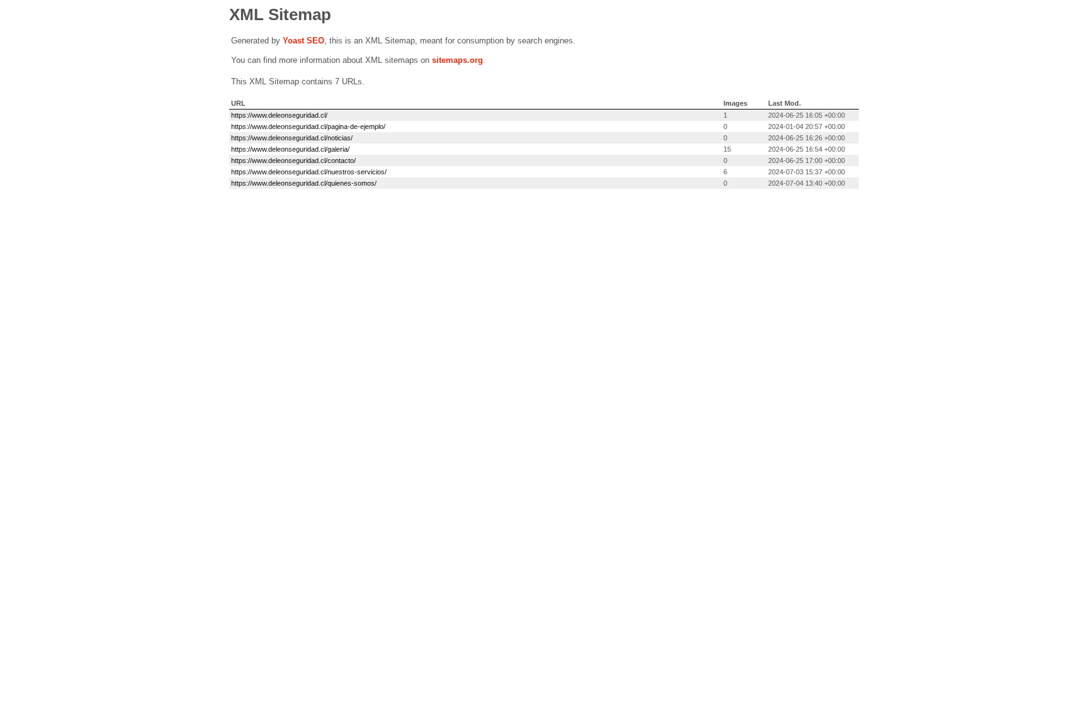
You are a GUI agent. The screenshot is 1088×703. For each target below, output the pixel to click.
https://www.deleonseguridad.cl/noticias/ (292, 138)
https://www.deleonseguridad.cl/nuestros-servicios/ (309, 172)
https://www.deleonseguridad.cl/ (279, 115)
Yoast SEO (303, 40)
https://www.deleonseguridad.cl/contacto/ (293, 160)
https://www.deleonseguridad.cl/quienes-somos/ (304, 183)
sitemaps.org (457, 60)
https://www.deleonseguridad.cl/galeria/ (290, 149)
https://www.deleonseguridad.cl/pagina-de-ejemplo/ (308, 126)
